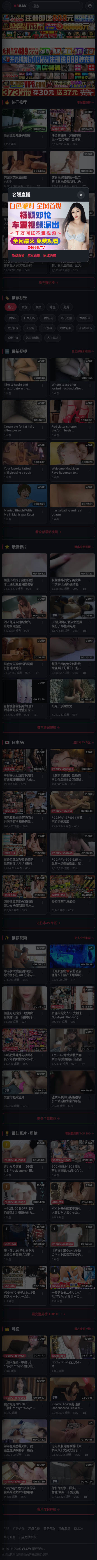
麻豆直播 (34, 255)
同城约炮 (49, 255)
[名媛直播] (48, 780)
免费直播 (18, 255)
